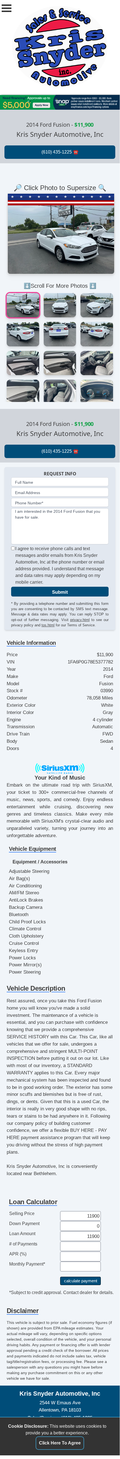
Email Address (27, 492)
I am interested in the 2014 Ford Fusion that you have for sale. (57, 514)
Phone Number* (29, 503)
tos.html (48, 625)
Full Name (24, 482)
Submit (60, 592)
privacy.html (80, 620)
